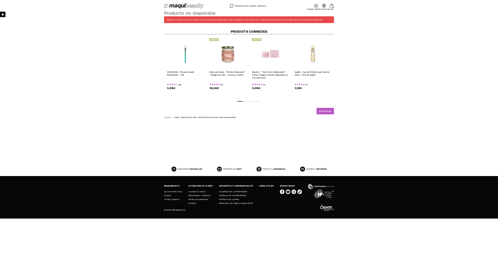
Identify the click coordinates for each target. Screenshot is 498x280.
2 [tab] (246, 101)
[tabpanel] (185, 67)
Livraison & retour (197, 192)
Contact (192, 203)
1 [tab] (240, 101)
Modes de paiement (198, 199)
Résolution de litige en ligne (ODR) (236, 203)
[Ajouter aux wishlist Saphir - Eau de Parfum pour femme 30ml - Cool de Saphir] (313, 40)
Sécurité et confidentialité (236, 186)
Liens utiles (266, 186)
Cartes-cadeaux (172, 199)
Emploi (167, 195)
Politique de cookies (229, 199)
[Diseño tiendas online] (327, 207)
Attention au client (200, 186)
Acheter (185, 92)
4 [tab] (258, 101)
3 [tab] (252, 101)
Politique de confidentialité (232, 195)
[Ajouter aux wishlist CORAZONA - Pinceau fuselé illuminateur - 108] (185, 40)
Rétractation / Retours (199, 195)
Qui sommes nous (173, 192)
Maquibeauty (172, 186)
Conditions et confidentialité (233, 192)
